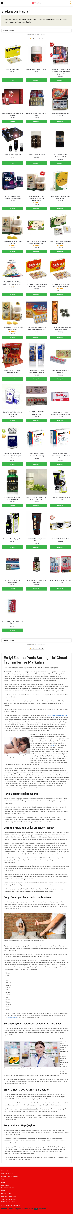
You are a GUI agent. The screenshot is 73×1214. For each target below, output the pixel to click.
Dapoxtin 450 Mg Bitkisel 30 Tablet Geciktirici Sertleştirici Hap (12, 456)
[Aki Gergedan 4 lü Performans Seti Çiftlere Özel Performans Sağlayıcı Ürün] (60, 54)
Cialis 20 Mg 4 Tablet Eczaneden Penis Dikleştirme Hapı (36, 242)
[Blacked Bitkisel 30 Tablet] (36, 139)
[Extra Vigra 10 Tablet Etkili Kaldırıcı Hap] (12, 565)
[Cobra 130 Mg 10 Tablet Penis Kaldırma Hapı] (12, 396)
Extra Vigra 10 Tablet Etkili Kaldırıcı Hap (12, 581)
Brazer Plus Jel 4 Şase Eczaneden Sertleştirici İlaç (12, 197)
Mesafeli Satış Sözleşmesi (9, 1176)
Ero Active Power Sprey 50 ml (12, 539)
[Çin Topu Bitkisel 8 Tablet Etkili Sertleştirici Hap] (12, 355)
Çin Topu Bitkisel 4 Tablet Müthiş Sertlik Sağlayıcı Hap (60, 328)
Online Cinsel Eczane (13, 1205)
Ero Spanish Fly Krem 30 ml (60, 539)
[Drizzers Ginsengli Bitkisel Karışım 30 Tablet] (12, 482)
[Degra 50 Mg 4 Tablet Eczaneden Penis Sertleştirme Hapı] (60, 438)
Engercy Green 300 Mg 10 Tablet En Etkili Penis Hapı (36, 498)
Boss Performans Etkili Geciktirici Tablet (60, 156)
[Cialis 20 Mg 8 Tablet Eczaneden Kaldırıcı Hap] (60, 226)
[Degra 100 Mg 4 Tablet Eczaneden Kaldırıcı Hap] (36, 438)
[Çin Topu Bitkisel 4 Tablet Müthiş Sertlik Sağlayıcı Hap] (60, 312)
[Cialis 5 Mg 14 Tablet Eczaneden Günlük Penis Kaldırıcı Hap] (36, 269)
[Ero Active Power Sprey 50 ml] (12, 523)
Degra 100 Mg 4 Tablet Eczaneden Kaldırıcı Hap (36, 455)
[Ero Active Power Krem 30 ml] (60, 482)
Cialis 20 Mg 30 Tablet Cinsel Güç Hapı (12, 242)
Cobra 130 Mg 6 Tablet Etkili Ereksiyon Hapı (36, 413)
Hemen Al (12, 80)
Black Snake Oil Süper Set (12, 155)
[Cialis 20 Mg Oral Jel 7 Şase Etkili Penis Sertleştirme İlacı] (12, 268)
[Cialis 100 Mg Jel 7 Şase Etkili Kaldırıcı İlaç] (60, 181)
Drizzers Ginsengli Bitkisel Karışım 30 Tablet (12, 498)
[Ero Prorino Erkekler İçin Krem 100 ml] (36, 523)
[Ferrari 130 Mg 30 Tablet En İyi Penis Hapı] (36, 565)
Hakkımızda (5, 1185)
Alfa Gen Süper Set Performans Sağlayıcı (12, 114)
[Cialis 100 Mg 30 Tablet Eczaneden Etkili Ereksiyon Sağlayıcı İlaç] (36, 181)
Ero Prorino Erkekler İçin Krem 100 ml (36, 540)
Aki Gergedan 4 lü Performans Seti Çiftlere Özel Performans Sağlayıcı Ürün (60, 72)
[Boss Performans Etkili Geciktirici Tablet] (60, 139)
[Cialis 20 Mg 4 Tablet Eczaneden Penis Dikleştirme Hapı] (36, 226)
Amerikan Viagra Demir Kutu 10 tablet (36, 114)
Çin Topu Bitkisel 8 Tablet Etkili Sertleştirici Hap (12, 372)
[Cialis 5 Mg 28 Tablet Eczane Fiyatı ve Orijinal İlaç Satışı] (60, 269)
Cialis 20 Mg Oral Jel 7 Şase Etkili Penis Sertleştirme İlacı (12, 283)
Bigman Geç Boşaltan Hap (60, 113)
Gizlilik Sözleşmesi (7, 1174)
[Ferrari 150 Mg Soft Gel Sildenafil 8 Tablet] (12, 606)
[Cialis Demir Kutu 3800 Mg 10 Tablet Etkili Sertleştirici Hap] (36, 312)
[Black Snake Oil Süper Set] (12, 139)
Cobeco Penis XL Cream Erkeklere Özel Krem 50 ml (36, 372)
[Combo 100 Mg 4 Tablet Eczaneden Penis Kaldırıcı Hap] (60, 396)
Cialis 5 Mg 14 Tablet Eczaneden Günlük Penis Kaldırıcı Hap (36, 285)
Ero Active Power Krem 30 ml (60, 497)
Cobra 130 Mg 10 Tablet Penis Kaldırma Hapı (12, 413)
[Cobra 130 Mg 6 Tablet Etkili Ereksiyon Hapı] (36, 396)
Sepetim (4, 1179)
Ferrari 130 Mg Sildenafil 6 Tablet (60, 580)
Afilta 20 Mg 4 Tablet (12, 69)
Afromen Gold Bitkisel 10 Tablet (36, 69)
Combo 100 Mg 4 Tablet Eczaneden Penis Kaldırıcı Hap (60, 413)
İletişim (3, 1190)
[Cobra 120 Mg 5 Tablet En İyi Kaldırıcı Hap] (60, 355)
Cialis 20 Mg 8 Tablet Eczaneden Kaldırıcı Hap (60, 242)
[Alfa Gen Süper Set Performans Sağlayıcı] (12, 97)
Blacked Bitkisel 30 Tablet (36, 155)
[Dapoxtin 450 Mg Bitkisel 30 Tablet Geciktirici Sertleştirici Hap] (12, 438)
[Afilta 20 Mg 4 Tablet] (12, 54)
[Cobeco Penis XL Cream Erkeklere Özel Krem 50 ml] (36, 355)
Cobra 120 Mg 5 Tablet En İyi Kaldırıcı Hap (60, 372)
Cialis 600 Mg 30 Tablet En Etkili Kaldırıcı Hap (12, 328)
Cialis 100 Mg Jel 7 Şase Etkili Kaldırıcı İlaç (60, 197)
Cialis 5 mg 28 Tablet (8, 1202)
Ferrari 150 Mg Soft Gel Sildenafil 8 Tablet (12, 623)
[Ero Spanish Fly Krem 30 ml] (60, 523)
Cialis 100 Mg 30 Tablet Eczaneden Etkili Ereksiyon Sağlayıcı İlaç (36, 198)
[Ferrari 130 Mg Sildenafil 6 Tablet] (60, 565)
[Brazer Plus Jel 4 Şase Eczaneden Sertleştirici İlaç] (12, 180)
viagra (53, 745)
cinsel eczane (12, 1017)
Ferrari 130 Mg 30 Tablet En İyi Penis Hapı (36, 581)
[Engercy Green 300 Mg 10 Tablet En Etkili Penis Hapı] (36, 482)
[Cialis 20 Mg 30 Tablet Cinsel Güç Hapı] (12, 226)
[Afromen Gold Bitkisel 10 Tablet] (36, 54)
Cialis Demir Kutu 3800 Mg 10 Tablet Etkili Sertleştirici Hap (36, 328)
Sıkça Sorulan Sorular (8, 1188)
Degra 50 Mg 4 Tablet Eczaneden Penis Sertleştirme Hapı (60, 456)
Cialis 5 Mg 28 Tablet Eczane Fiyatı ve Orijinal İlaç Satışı (60, 285)
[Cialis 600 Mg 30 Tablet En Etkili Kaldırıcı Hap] (12, 312)
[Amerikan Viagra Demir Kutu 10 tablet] (36, 97)
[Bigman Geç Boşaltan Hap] (60, 97)
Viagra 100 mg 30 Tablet (8, 1199)
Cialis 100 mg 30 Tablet (8, 1196)
